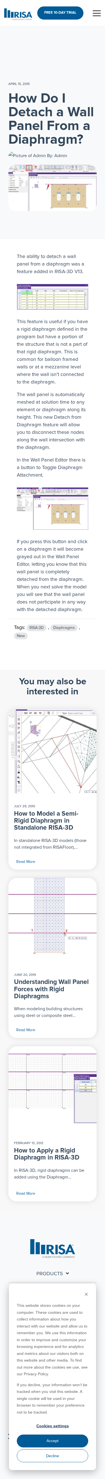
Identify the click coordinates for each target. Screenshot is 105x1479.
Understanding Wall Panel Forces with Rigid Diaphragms (51, 989)
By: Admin (56, 155)
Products (49, 1273)
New (21, 636)
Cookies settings (52, 1426)
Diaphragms (64, 628)
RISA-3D (36, 628)
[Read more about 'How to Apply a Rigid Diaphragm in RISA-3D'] (52, 1088)
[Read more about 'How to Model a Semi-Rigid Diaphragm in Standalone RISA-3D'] (52, 751)
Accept (52, 1440)
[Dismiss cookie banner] (86, 1294)
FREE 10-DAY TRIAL (60, 13)
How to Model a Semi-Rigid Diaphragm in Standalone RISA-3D (46, 821)
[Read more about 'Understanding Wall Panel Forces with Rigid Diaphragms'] (52, 920)
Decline (52, 1456)
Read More (25, 862)
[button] (97, 12)
